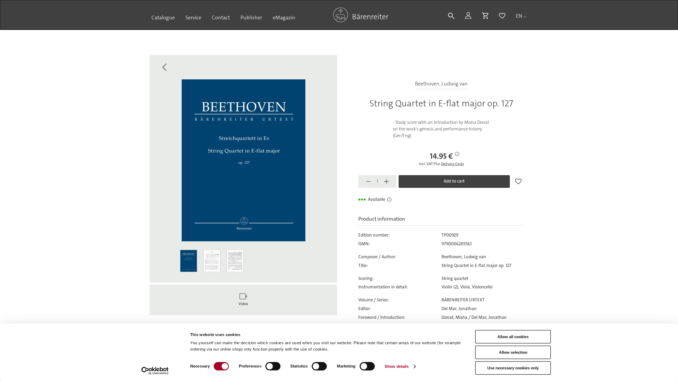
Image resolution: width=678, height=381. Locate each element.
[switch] (272, 366)
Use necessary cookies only (513, 368)
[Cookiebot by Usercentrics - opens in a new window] (155, 371)
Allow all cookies (513, 336)
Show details (397, 366)
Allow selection (513, 352)
